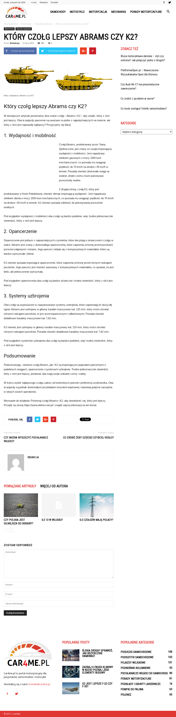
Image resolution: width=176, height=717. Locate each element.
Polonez (126, 694)
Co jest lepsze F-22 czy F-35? (97, 685)
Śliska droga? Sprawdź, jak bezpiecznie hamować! (97, 653)
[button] (168, 12)
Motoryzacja (98, 11)
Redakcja (15, 43)
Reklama (44, 2)
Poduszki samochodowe (136, 652)
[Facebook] (164, 2)
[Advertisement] (29, 165)
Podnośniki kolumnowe (135, 668)
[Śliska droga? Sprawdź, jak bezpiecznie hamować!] (70, 655)
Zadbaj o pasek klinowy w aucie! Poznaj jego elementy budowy (97, 669)
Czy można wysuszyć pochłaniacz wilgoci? (26, 439)
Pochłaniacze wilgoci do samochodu (144, 673)
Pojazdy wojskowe (23, 29)
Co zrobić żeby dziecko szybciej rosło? (88, 437)
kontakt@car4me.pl (39, 684)
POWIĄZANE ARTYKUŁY (20, 486)
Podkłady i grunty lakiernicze (141, 684)
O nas (33, 2)
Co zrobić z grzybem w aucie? (138, 98)
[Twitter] (169, 2)
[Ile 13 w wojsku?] (59, 505)
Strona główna (11, 23)
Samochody (58, 11)
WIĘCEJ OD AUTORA (54, 486)
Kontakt (54, 2)
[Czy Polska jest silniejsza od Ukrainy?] (21, 505)
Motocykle (77, 11)
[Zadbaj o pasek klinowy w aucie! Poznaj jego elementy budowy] (70, 672)
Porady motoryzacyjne (146, 11)
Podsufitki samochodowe (137, 657)
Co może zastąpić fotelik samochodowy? (144, 108)
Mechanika (118, 11)
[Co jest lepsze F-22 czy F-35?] (70, 688)
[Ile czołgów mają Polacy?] (97, 505)
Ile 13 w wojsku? (52, 519)
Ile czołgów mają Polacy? (96, 519)
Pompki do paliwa (132, 689)
